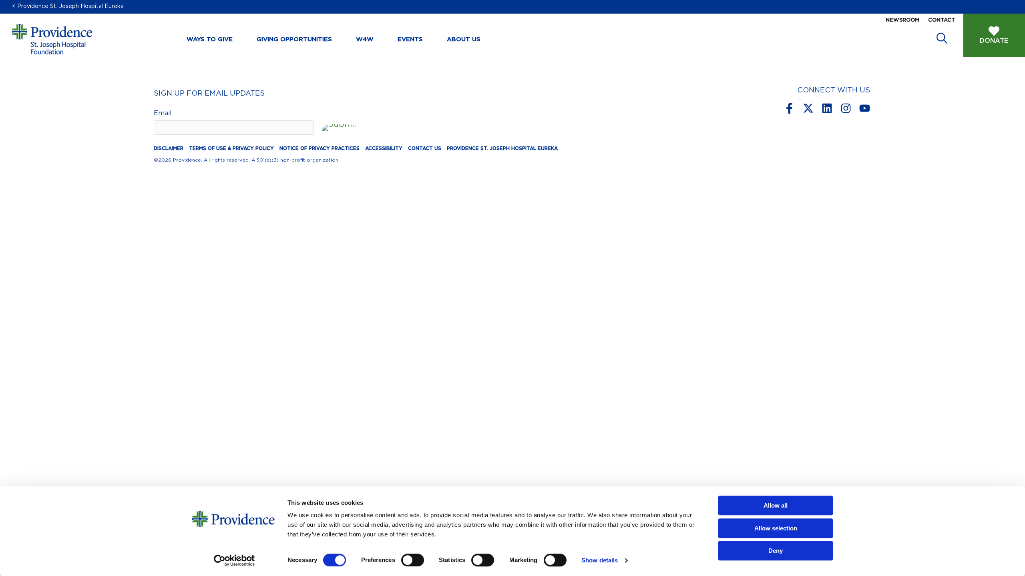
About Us (463, 39)
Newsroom (902, 20)
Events (410, 39)
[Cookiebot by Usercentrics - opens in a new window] (234, 560)
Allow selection (775, 528)
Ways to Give (210, 39)
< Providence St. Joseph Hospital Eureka (68, 6)
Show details (599, 560)
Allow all (776, 505)
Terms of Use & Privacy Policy (231, 148)
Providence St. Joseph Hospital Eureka (502, 148)
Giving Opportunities (294, 39)
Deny (775, 550)
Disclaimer (168, 148)
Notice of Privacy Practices (319, 148)
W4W (365, 39)
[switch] (412, 560)
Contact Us (424, 148)
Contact (941, 20)
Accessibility (383, 148)
